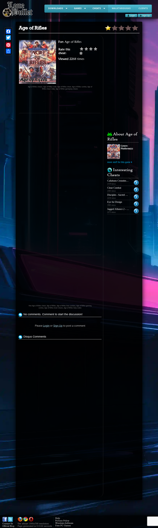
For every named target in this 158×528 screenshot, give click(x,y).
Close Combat (114, 187)
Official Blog (8, 526)
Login (46, 325)
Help (57, 518)
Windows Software (64, 523)
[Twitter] (8, 37)
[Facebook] (8, 31)
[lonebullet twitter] (10, 521)
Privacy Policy (62, 520)
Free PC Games (63, 525)
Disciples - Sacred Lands (119, 195)
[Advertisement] (75, 101)
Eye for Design (114, 202)
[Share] (8, 51)
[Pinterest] (8, 45)
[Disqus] (60, 378)
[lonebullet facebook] (4, 521)
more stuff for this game (118, 162)
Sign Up (57, 325)
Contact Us (7, 523)
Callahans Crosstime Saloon (121, 180)
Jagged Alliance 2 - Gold (119, 209)
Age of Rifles (73, 42)
